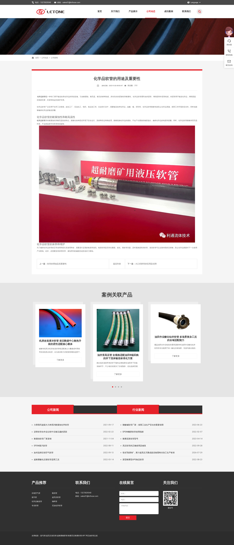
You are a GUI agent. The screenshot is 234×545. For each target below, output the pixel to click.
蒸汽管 (34, 497)
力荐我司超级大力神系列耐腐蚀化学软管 (51, 425)
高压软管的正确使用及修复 (134, 446)
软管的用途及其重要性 (57, 264)
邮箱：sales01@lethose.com (68, 2)
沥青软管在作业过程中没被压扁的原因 (50, 432)
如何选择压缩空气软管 (43, 452)
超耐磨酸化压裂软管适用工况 (46, 459)
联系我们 (186, 11)
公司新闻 (54, 58)
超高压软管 (56, 497)
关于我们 (115, 11)
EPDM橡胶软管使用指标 (133, 432)
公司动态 (150, 11)
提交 (128, 517)
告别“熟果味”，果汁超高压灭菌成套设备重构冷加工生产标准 (149, 452)
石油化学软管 (57, 506)
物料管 (54, 501)
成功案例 (168, 11)
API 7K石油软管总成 (90, 536)
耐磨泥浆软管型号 (130, 439)
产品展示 (133, 11)
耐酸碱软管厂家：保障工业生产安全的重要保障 (143, 425)
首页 (100, 11)
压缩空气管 (36, 493)
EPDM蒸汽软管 (40, 446)
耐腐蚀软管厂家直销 (42, 439)
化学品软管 (41, 97)
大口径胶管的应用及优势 (146, 264)
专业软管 (35, 506)
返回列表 (117, 264)
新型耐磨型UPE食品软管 (133, 459)
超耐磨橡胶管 (62, 536)
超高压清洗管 (51, 536)
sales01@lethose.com (89, 496)
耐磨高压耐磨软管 (75, 536)
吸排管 (54, 493)
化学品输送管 (37, 501)
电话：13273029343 (43, 2)
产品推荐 (39, 482)
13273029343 (86, 493)
